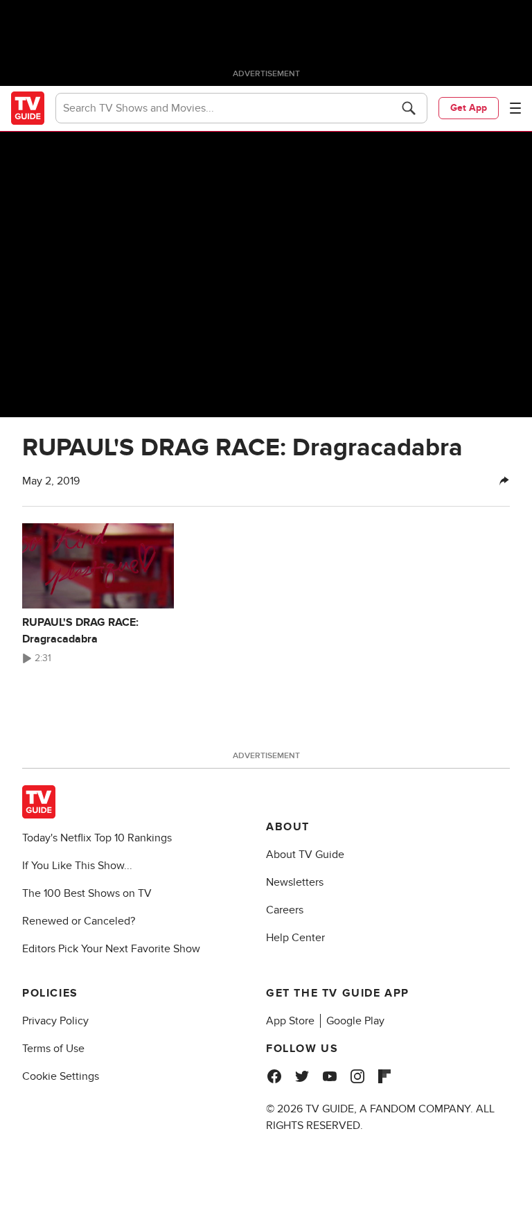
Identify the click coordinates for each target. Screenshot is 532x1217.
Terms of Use (53, 1049)
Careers (284, 910)
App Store (290, 1021)
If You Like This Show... (77, 866)
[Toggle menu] (515, 108)
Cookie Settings (60, 1076)
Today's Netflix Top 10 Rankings (97, 838)
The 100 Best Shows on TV (87, 893)
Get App (468, 108)
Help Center (295, 938)
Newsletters (294, 882)
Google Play (355, 1021)
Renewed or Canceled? (78, 921)
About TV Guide (305, 854)
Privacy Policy (55, 1021)
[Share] (504, 481)
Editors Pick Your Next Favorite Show (111, 949)
